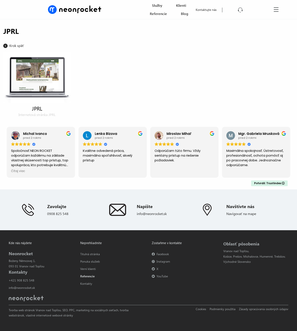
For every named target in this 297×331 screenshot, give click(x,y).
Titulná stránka (90, 254)
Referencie (158, 13)
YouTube (162, 276)
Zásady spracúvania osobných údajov (263, 309)
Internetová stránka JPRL (37, 114)
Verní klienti (88, 269)
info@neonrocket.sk (152, 213)
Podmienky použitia (222, 309)
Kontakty (86, 283)
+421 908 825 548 (21, 280)
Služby (157, 5)
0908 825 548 (57, 213)
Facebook (163, 254)
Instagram (163, 261)
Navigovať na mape (241, 213)
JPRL (37, 108)
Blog (184, 13)
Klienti (181, 5)
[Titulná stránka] (71, 9)
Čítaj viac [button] (18, 171)
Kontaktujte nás (206, 10)
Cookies (201, 309)
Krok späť (16, 45)
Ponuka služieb (90, 261)
